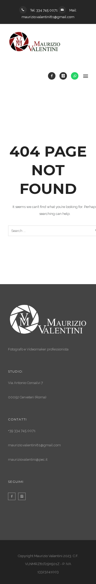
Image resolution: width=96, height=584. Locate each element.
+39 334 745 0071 (21, 431)
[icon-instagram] (64, 76)
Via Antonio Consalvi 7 (26, 383)
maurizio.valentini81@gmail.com (34, 445)
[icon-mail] (63, 10)
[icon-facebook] (53, 76)
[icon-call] (24, 10)
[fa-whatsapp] (74, 76)
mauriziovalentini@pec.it (27, 460)
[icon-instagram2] (23, 496)
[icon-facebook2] (13, 496)
